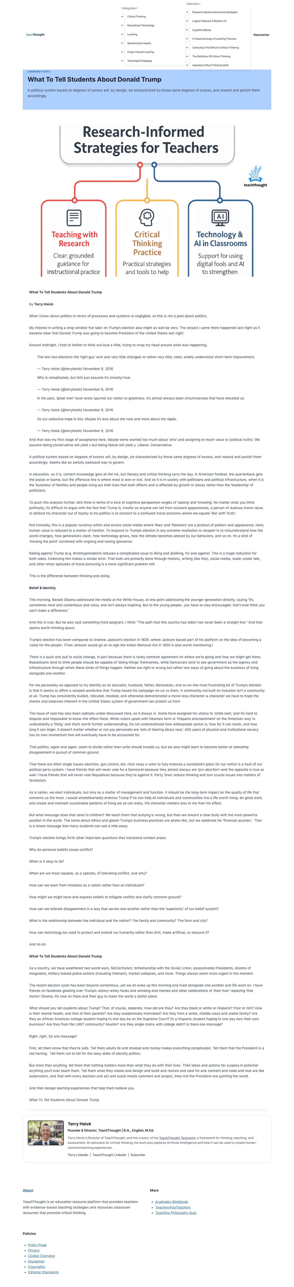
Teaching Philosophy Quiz (175, 1213)
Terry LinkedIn (78, 1155)
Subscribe (138, 1155)
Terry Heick (79, 1123)
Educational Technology (140, 25)
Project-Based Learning (140, 51)
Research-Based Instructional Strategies (215, 12)
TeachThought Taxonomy (177, 1138)
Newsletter (261, 34)
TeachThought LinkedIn (110, 1155)
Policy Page (37, 1245)
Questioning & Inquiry (139, 43)
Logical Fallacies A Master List (209, 20)
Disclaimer (36, 1261)
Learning (132, 34)
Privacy (34, 1250)
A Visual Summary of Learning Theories (214, 38)
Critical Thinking (136, 16)
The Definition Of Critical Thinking (211, 56)
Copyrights (36, 1267)
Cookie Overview (41, 1256)
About (28, 1190)
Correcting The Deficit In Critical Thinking (215, 47)
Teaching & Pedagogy (139, 60)
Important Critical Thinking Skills (210, 65)
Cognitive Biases (201, 29)
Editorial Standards (43, 1272)
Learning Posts (39, 71)
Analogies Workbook (171, 1202)
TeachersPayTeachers (173, 1207)
